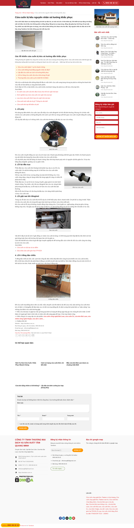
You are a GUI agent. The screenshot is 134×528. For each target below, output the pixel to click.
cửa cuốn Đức (106, 506)
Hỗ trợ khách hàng (84, 3)
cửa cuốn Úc (69, 316)
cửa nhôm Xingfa (94, 509)
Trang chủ (18, 13)
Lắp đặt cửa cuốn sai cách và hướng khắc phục (33, 72)
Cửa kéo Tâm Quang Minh (22, 333)
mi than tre (23, 525)
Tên (19, 415)
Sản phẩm (59, 3)
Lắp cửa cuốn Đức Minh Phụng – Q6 (108, 86)
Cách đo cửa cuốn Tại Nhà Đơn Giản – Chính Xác (109, 37)
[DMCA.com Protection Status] (24, 479)
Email (44, 415)
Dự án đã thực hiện (71, 3)
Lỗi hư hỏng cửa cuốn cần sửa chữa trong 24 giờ (34, 75)
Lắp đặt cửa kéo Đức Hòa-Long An (109, 94)
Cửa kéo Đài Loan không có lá (98, 504)
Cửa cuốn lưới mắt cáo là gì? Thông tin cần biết (32, 101)
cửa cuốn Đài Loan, (95, 506)
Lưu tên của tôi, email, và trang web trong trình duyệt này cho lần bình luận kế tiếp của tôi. (48, 424)
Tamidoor (43, 3)
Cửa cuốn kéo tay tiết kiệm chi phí (28, 104)
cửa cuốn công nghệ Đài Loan (54, 316)
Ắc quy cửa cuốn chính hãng (105, 511)
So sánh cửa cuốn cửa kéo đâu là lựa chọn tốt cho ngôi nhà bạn (37, 92)
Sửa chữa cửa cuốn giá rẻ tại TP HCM (29, 250)
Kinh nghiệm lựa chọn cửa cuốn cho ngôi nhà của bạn (34, 95)
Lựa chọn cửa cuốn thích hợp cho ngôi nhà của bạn (33, 98)
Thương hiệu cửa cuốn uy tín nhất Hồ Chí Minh (33, 78)
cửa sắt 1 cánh (104, 509)
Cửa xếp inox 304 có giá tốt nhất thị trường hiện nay (109, 70)
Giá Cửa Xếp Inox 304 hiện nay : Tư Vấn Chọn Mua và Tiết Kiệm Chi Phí (109, 62)
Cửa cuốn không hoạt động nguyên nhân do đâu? (34, 70)
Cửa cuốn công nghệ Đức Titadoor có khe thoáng (100, 497)
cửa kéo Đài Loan (81, 316)
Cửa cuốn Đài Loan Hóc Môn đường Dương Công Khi (108, 78)
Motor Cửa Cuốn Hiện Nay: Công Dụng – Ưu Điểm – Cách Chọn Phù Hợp (109, 53)
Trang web (70, 415)
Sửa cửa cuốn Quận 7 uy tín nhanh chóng (31, 67)
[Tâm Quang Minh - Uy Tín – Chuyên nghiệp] (23, 4)
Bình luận (20, 403)
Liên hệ (94, 3)
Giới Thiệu (51, 3)
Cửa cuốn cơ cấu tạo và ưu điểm (27, 247)
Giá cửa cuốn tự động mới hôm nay (109, 45)
